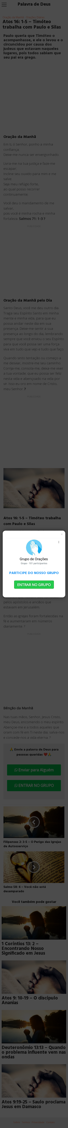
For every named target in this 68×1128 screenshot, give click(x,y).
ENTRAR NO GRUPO (34, 584)
